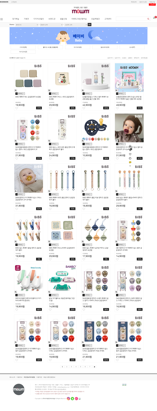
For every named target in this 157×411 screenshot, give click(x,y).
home (12, 24)
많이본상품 (144, 58)
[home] (130, 144)
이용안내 (19, 377)
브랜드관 (52, 19)
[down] (130, 164)
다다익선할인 (39, 19)
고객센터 (14, 2)
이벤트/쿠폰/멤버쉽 (79, 19)
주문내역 (134, 2)
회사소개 (12, 377)
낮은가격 (110, 58)
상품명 (130, 58)
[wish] (130, 153)
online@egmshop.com (63, 387)
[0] (154, 17)
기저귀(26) (23, 47)
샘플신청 (63, 19)
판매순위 (136, 58)
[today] (130, 157)
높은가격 (117, 58)
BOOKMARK (4, 2)
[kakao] (130, 161)
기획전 (26, 19)
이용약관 (39, 377)
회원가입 (152, 2)
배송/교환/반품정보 (49, 377)
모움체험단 (95, 19)
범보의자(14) (105, 47)
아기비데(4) (77, 47)
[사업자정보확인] (61, 389)
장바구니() (143, 2)
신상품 (124, 58)
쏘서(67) (132, 47)
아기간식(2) (23, 52)
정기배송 (15, 19)
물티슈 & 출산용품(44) (50, 47)
